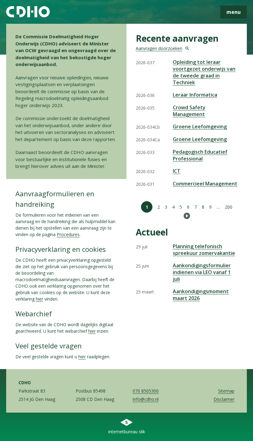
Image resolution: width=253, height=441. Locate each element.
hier (39, 299)
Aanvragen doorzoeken (159, 48)
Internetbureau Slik (126, 432)
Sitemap (226, 391)
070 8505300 (146, 391)
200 (228, 207)
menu (233, 12)
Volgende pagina (187, 216)
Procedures (68, 234)
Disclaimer (224, 399)
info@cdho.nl (146, 399)
